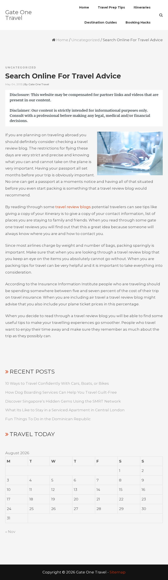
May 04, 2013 (13, 84)
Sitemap (118, 572)
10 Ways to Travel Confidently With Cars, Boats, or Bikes (57, 383)
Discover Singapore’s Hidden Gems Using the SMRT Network (63, 401)
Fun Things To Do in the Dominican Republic (48, 419)
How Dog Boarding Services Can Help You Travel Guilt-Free (61, 392)
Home (62, 40)
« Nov (10, 531)
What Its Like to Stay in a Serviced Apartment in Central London (65, 410)
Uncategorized (85, 40)
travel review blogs (73, 207)
